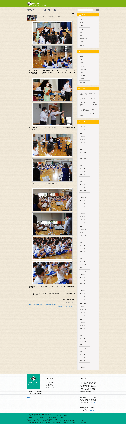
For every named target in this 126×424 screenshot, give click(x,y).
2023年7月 (82, 242)
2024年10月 (83, 197)
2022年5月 (82, 287)
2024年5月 (82, 213)
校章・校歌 (82, 75)
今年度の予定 (80, 4)
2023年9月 (82, 239)
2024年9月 (82, 200)
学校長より (82, 41)
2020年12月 (83, 341)
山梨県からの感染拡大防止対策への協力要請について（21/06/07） (43, 304)
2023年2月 (82, 258)
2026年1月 (82, 149)
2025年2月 (82, 184)
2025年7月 (82, 168)
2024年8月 (82, 203)
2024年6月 (82, 210)
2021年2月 (82, 335)
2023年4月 (82, 251)
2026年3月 (82, 142)
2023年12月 (83, 229)
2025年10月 (83, 158)
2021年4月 (82, 328)
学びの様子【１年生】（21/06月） (66, 306)
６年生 (81, 35)
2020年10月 (83, 348)
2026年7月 (82, 130)
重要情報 (82, 45)
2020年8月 (82, 354)
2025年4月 (82, 178)
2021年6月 (82, 322)
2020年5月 (82, 364)
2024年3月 (82, 219)
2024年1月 (82, 226)
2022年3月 (82, 293)
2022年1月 (82, 299)
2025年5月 (82, 174)
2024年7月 (82, 206)
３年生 (81, 25)
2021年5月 (82, 325)
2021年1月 (82, 338)
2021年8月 (82, 316)
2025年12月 (83, 152)
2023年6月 (82, 245)
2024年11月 (83, 194)
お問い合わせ (95, 4)
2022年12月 (83, 264)
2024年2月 (82, 223)
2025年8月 (82, 165)
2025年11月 (83, 155)
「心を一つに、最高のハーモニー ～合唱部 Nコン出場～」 (88, 94)
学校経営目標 (83, 66)
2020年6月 (82, 360)
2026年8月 (82, 126)
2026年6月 (82, 133)
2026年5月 (82, 136)
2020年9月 (82, 351)
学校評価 (82, 78)
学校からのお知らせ (70, 302)
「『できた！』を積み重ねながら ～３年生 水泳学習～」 (88, 110)
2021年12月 (83, 303)
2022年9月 (82, 274)
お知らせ (74, 4)
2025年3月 (82, 181)
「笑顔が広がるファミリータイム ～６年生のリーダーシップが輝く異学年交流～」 (88, 104)
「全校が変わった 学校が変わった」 (88, 98)
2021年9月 (82, 312)
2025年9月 (82, 162)
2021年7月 (82, 319)
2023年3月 (82, 255)
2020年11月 (83, 344)
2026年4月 (82, 139)
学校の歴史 (82, 82)
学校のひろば (88, 4)
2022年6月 (82, 283)
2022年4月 (82, 290)
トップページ (51, 382)
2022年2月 (82, 296)
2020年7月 (82, 357)
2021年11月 (83, 306)
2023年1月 (82, 261)
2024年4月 (82, 216)
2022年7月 (82, 280)
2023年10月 (83, 235)
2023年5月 (82, 248)
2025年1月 (82, 187)
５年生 (81, 32)
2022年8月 (82, 277)
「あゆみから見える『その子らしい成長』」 (88, 114)
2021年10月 (83, 309)
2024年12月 (83, 190)
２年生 (81, 22)
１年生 (81, 19)
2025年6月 (82, 171)
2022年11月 (83, 267)
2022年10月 (83, 271)
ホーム (69, 4)
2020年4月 (82, 367)
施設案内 (29, 397)
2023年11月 (83, 232)
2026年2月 (82, 146)
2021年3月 (82, 332)
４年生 (81, 29)
